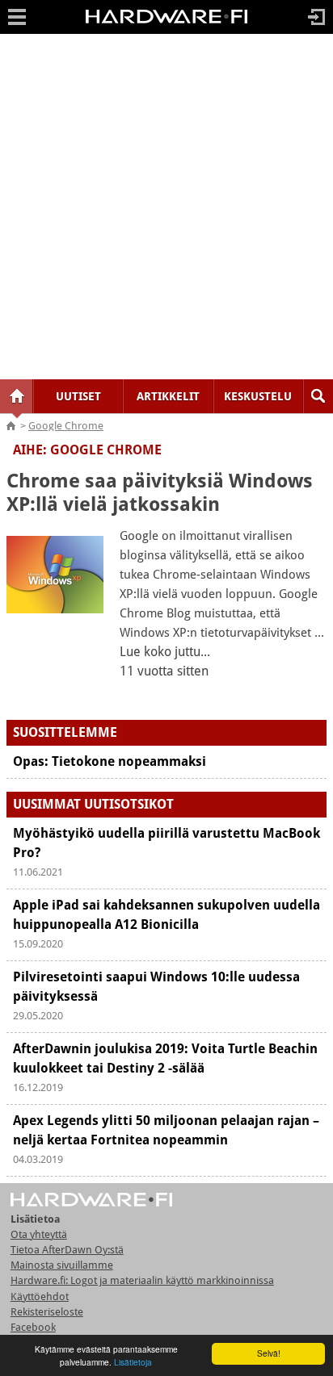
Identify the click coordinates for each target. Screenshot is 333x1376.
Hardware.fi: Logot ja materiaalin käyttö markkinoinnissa (142, 1280)
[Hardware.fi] (166, 23)
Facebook (33, 1327)
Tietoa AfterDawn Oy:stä (67, 1250)
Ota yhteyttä (39, 1234)
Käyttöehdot (40, 1296)
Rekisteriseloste (47, 1312)
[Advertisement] (166, 206)
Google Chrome (65, 426)
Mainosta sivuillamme (62, 1265)
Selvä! (268, 1353)
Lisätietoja (133, 1362)
